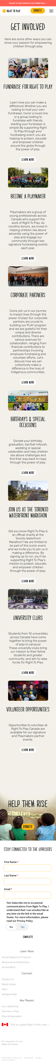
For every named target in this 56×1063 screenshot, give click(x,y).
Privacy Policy (28, 1058)
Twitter (9, 1033)
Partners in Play (10, 1011)
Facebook (3, 1033)
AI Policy (38, 1058)
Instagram (16, 1033)
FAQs (4, 989)
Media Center (9, 984)
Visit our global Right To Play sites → (30, 1024)
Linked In (22, 1033)
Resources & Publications (16, 962)
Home (11, 11)
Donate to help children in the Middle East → (28, 3)
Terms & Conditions (8, 1060)
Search (27, 11)
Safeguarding (9, 994)
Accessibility (9, 967)
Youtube (28, 1033)
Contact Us (8, 979)
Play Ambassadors (12, 1016)
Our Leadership (10, 1006)
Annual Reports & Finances (16, 957)
